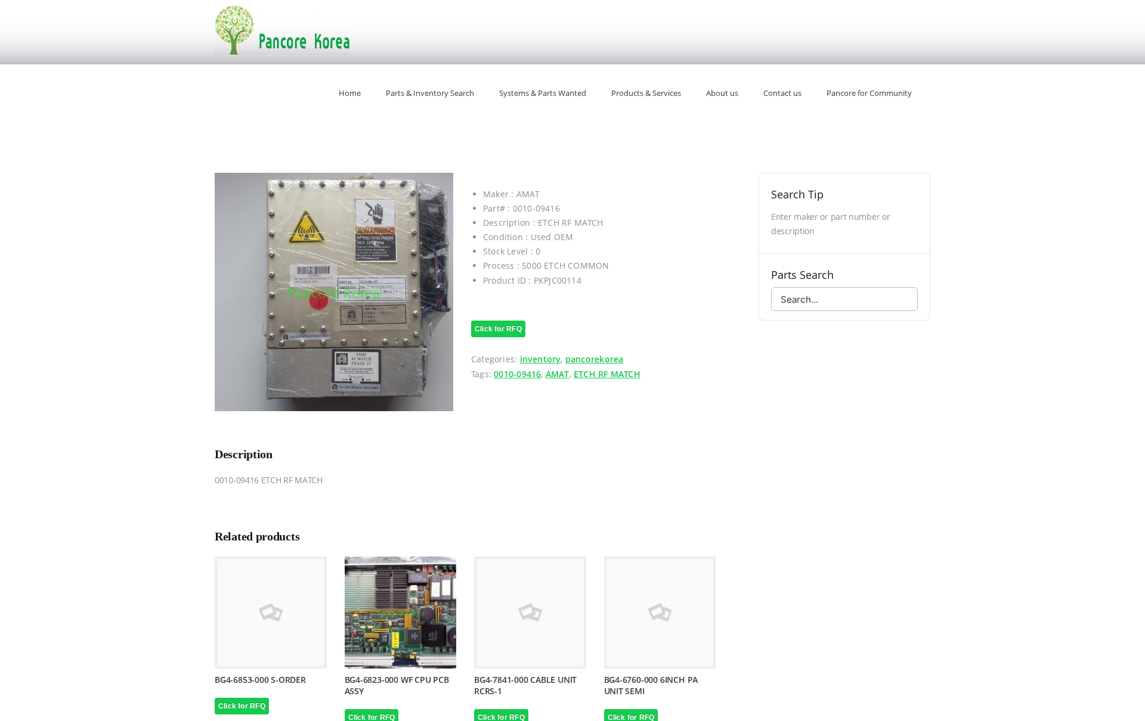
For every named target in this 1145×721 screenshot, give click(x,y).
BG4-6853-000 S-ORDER (260, 679)
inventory (540, 359)
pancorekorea (594, 359)
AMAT (558, 374)
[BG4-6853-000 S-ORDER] (271, 613)
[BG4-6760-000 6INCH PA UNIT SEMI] (660, 613)
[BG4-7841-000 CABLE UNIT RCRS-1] (530, 613)
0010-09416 (517, 374)
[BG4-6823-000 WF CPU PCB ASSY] (401, 613)
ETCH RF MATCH (607, 374)
